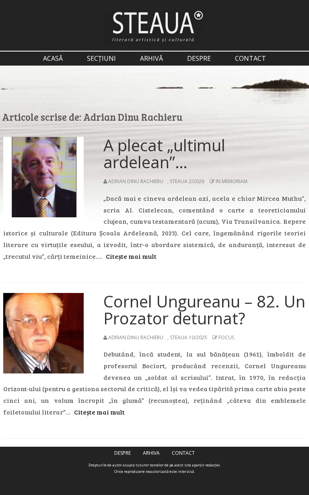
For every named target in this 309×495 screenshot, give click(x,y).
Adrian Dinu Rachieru (135, 181)
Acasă (53, 58)
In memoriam (231, 181)
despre (199, 58)
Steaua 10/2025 (188, 337)
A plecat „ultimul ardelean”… (164, 153)
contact (250, 58)
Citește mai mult (131, 256)
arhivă (151, 58)
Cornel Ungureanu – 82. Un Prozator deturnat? (204, 309)
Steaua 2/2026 (187, 181)
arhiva (151, 453)
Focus (226, 337)
